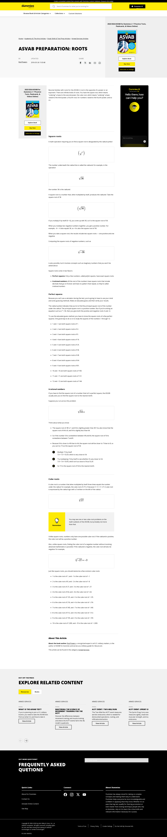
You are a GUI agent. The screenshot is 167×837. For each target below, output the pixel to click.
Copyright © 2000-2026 (29, 823)
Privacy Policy (94, 826)
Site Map (25, 809)
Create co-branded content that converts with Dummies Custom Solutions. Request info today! (83, 1)
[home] (28, 6)
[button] (37, 13)
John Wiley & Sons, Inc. (45, 823)
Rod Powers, (71, 643)
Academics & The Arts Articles (35, 38)
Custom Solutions (75, 13)
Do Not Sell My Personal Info (124, 826)
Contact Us (26, 799)
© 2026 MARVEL (27, 833)
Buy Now (127, 64)
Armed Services (83, 650)
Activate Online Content (30, 804)
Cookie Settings (107, 826)
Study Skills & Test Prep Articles (58, 38)
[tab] (25, 691)
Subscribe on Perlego (127, 69)
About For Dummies (29, 794)
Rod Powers (23, 62)
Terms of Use (82, 826)
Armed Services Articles (80, 38)
